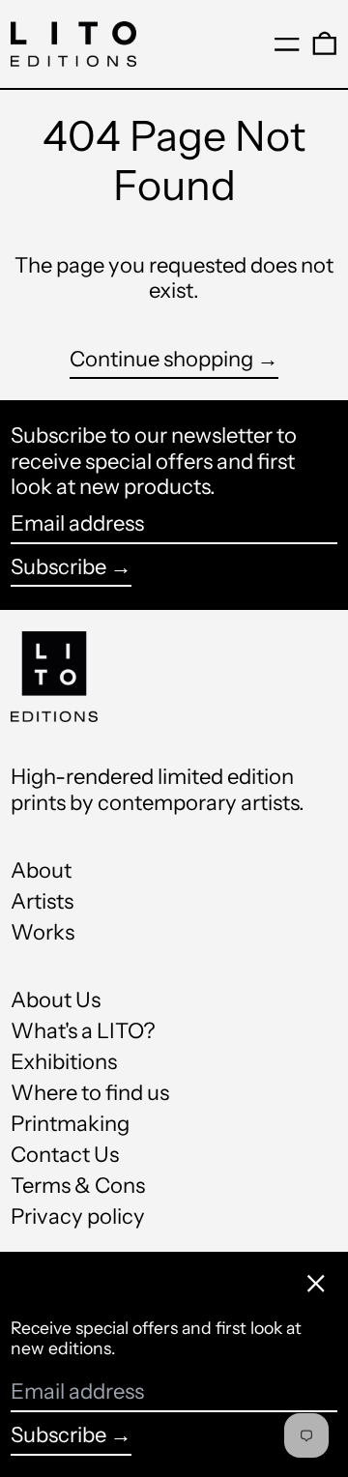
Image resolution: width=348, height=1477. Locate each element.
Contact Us (65, 1155)
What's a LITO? (83, 1031)
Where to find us (90, 1093)
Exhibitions (64, 1062)
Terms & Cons (78, 1186)
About (41, 870)
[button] (324, 43)
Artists (42, 901)
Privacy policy (78, 1216)
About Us (56, 1000)
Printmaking (70, 1124)
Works (42, 932)
